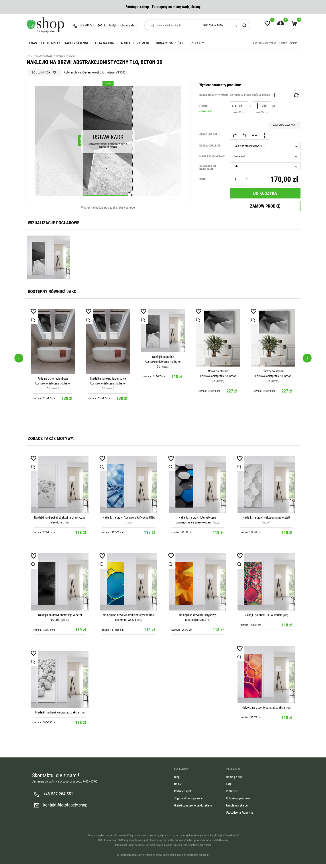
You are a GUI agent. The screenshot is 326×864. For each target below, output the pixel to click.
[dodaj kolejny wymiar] (239, 95)
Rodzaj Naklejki (209, 145)
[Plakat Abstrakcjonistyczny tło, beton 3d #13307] (273, 325)
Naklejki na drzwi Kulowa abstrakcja (57, 712)
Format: (205, 108)
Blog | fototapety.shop (264, 43)
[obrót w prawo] (234, 135)
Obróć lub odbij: (209, 134)
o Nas (32, 43)
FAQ (228, 784)
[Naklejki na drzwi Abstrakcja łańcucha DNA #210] (128, 484)
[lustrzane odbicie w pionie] (264, 135)
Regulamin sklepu (237, 805)
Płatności (232, 791)
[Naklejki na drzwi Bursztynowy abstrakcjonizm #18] (197, 581)
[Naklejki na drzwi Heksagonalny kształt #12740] (266, 484)
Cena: (202, 179)
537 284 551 (87, 25)
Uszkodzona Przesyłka (239, 812)
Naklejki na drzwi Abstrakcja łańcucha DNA (128, 517)
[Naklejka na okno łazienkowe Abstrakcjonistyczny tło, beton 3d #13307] (53, 341)
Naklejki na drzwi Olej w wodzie (263, 615)
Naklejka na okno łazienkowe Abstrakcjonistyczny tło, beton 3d (53, 383)
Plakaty (197, 43)
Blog (177, 777)
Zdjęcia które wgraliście (188, 798)
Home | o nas (234, 777)
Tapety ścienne (77, 43)
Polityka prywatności (238, 798)
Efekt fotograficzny (212, 155)
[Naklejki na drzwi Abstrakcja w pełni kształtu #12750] (59, 581)
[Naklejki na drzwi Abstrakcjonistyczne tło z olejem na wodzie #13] (128, 581)
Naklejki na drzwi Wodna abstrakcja (263, 707)
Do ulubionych (41, 72)
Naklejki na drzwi (65, 56)
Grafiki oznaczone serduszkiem (193, 805)
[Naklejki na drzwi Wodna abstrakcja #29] (266, 674)
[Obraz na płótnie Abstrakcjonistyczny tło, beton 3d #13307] (163, 338)
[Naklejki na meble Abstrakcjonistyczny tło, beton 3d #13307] (108, 330)
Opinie (293, 43)
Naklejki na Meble (136, 43)
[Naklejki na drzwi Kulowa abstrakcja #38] (59, 679)
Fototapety (50, 43)
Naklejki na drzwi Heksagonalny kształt (266, 517)
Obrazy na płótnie (171, 43)
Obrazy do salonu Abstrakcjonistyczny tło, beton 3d (218, 376)
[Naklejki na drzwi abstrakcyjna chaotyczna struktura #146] (59, 484)
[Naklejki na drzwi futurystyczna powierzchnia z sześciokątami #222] (197, 484)
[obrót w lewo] (244, 135)
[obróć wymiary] (296, 95)
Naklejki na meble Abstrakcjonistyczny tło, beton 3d (108, 361)
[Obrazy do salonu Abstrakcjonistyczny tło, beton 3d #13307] (218, 338)
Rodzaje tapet (182, 791)
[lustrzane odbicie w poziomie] (254, 135)
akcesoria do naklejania (207, 167)
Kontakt (283, 43)
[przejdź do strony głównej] (45, 25)
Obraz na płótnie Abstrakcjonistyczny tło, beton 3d (163, 376)
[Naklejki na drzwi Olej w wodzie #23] (266, 581)
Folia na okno (105, 43)
